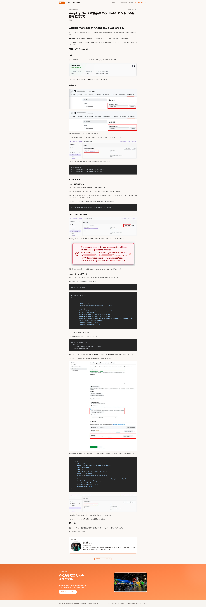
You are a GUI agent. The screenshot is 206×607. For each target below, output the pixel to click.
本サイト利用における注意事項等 (115, 603)
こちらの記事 (93, 358)
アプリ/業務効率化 (122, 2)
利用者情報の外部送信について (134, 603)
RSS (146, 603)
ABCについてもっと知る (68, 592)
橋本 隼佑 (86, 542)
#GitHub (134, 20)
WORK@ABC (139, 2)
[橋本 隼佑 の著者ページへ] (76, 546)
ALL (146, 2)
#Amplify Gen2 (119, 20)
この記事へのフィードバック (103, 558)
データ (113, 2)
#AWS (127, 20)
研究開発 (131, 2)
